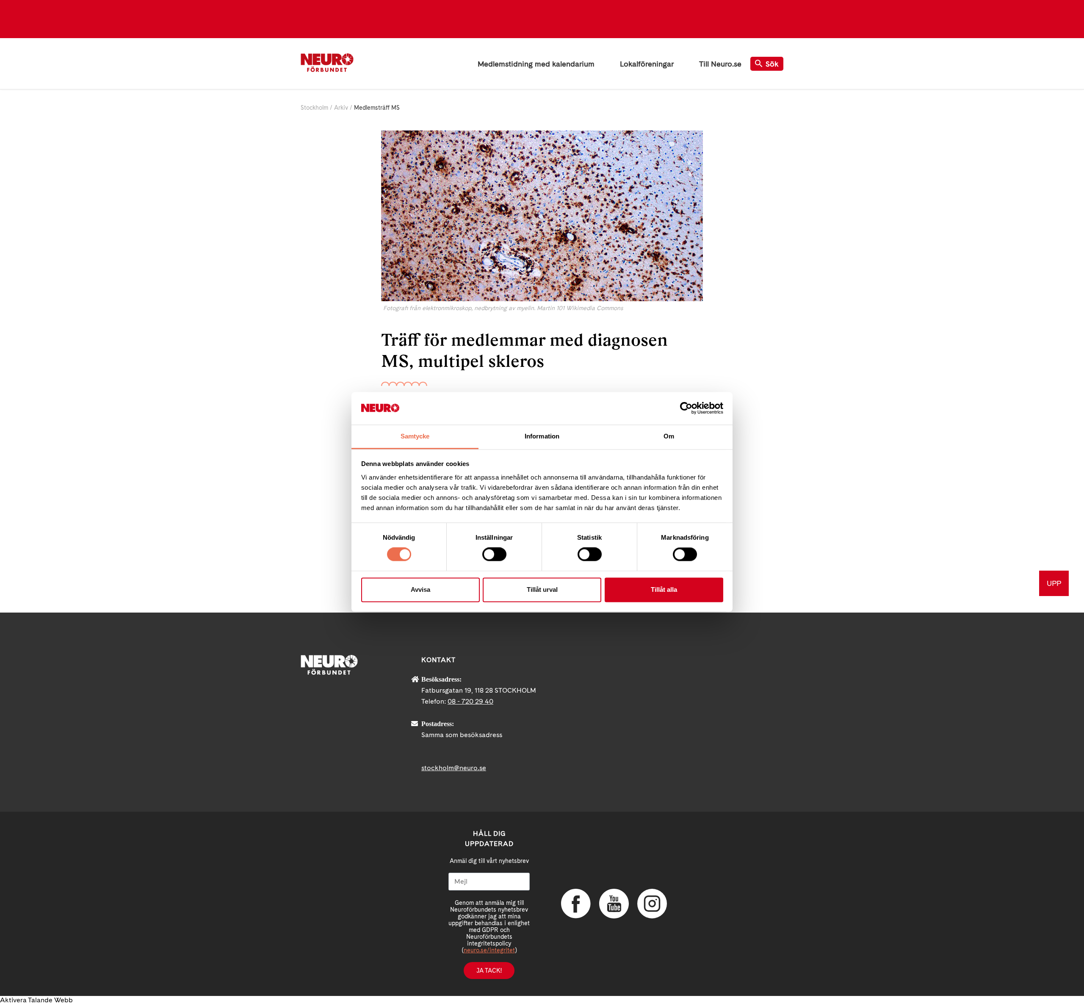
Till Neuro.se (720, 63)
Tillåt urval (542, 589)
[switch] (494, 554)
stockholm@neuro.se (453, 768)
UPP (1054, 583)
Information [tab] (542, 436)
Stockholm (314, 107)
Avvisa (420, 589)
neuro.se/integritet (489, 950)
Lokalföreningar (647, 63)
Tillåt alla (664, 589)
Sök (772, 63)
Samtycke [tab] (415, 436)
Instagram (652, 903)
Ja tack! (489, 970)
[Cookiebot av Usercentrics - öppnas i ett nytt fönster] (686, 408)
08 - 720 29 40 (470, 701)
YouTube (614, 903)
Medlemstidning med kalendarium (536, 63)
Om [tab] (669, 436)
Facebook (576, 903)
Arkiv (341, 107)
